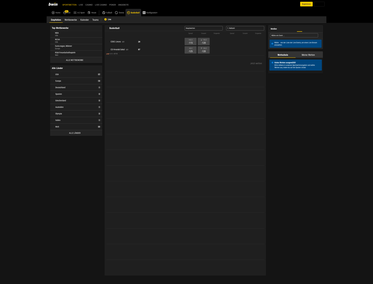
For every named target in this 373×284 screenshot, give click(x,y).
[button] (185, 33)
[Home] (54, 4)
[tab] (56, 19)
